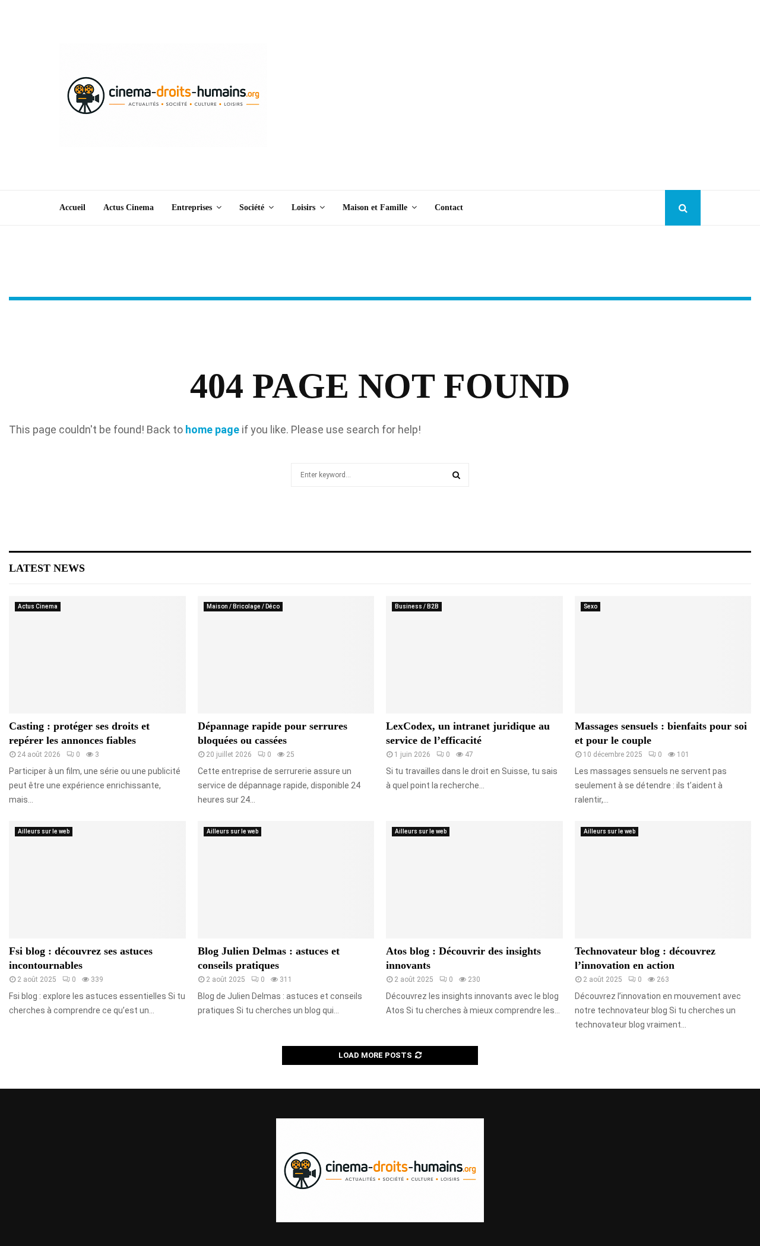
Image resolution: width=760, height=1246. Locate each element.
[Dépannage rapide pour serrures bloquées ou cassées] (286, 655)
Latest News (47, 568)
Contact (449, 207)
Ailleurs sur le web (43, 831)
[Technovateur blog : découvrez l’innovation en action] (663, 880)
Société (251, 207)
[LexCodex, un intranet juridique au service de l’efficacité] (474, 655)
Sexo (590, 606)
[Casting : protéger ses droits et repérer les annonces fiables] (97, 655)
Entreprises (192, 207)
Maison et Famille (375, 207)
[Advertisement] (484, 95)
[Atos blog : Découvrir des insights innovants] (474, 880)
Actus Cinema (128, 207)
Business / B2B (417, 606)
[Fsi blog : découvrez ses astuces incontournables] (97, 880)
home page (212, 429)
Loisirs (303, 207)
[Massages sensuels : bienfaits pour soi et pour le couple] (663, 655)
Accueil (72, 207)
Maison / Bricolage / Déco (243, 606)
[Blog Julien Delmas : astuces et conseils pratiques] (286, 880)
